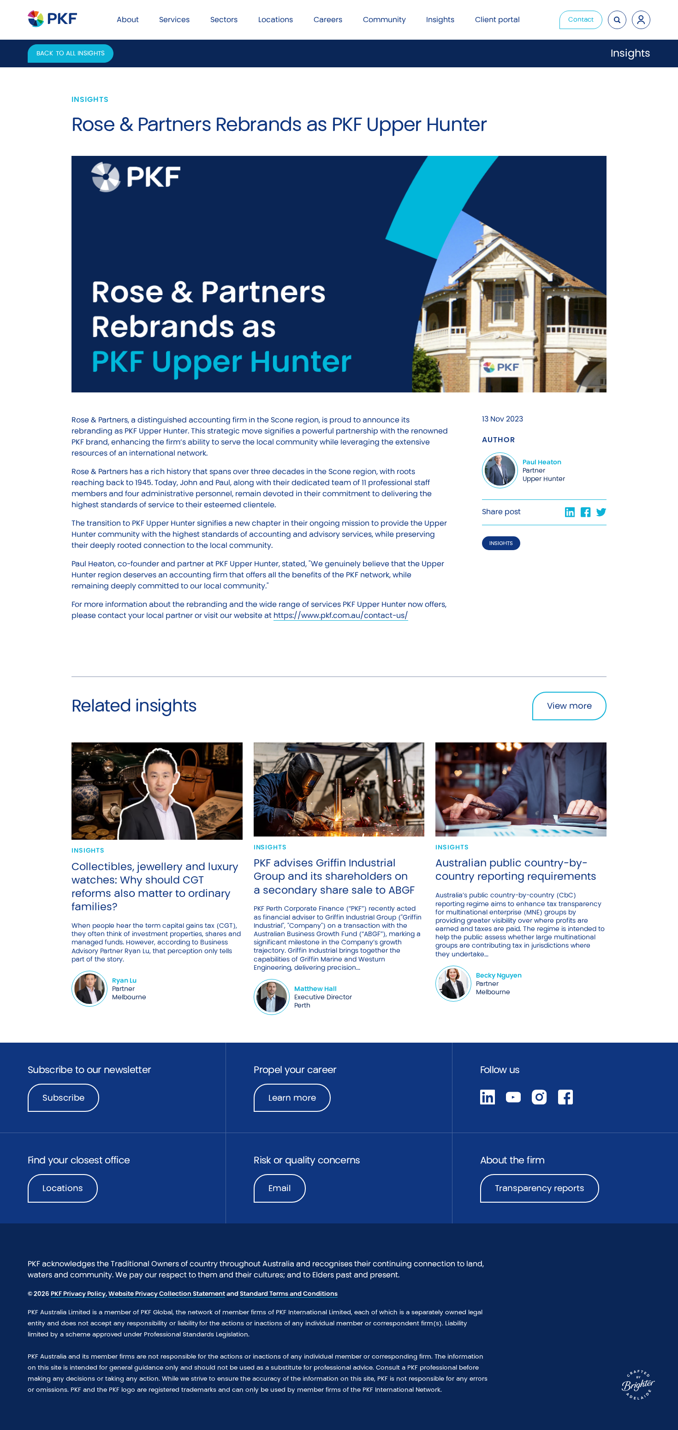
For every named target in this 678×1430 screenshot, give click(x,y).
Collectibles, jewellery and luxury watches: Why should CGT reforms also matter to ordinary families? (154, 886)
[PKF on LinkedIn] (487, 1096)
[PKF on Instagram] (539, 1096)
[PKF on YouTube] (513, 1096)
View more (569, 706)
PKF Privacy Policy (78, 1293)
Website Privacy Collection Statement (166, 1293)
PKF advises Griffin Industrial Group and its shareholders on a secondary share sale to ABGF (334, 876)
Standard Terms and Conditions (289, 1293)
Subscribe (63, 1098)
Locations (62, 1188)
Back (70, 53)
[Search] (617, 20)
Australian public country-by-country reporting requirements (515, 869)
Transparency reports (539, 1188)
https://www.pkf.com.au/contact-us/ (341, 615)
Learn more (299, 1101)
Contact (581, 19)
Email (279, 1188)
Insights (501, 543)
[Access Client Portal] (641, 20)
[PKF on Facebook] (565, 1096)
